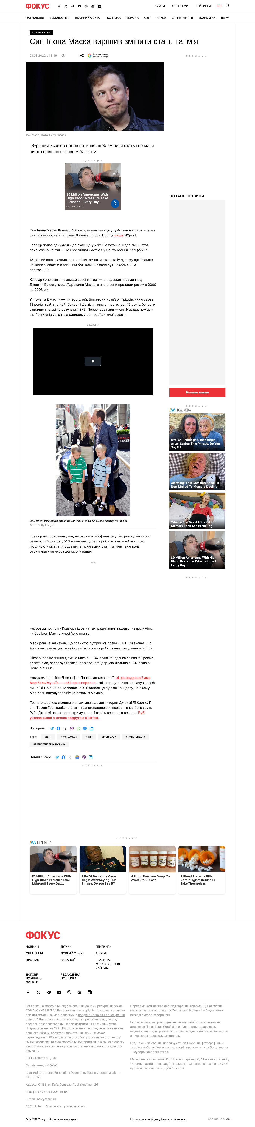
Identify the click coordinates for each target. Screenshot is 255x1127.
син (89, 736)
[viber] (69, 992)
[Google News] (92, 6)
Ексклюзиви (60, 17)
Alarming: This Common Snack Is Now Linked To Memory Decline (195, 484)
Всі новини (35, 17)
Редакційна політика (70, 976)
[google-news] (79, 992)
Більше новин (197, 392)
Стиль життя (182, 17)
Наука (161, 17)
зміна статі (69, 736)
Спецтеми (180, 5)
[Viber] (86, 6)
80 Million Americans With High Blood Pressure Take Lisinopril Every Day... (193, 561)
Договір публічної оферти (34, 978)
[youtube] (59, 992)
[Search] (227, 5)
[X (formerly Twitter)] (66, 6)
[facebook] (28, 992)
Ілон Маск (109, 736)
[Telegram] (72, 6)
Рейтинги (203, 5)
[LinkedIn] (99, 6)
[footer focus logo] (43, 935)
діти (49, 736)
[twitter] (38, 992)
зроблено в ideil (220, 1119)
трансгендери (136, 736)
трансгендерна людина (50, 744)
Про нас (32, 960)
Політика (113, 17)
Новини (32, 946)
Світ (147, 17)
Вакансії (68, 960)
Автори (101, 953)
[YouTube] (79, 6)
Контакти (180, 1119)
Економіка (206, 17)
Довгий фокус (73, 953)
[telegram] (48, 992)
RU (219, 5)
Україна (132, 17)
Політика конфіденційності (150, 1119)
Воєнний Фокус (87, 17)
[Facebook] (59, 6)
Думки (160, 5)
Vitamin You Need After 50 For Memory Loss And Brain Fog (193, 524)
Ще (223, 17)
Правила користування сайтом (107, 964)
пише (118, 235)
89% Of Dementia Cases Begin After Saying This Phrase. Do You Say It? (195, 443)
